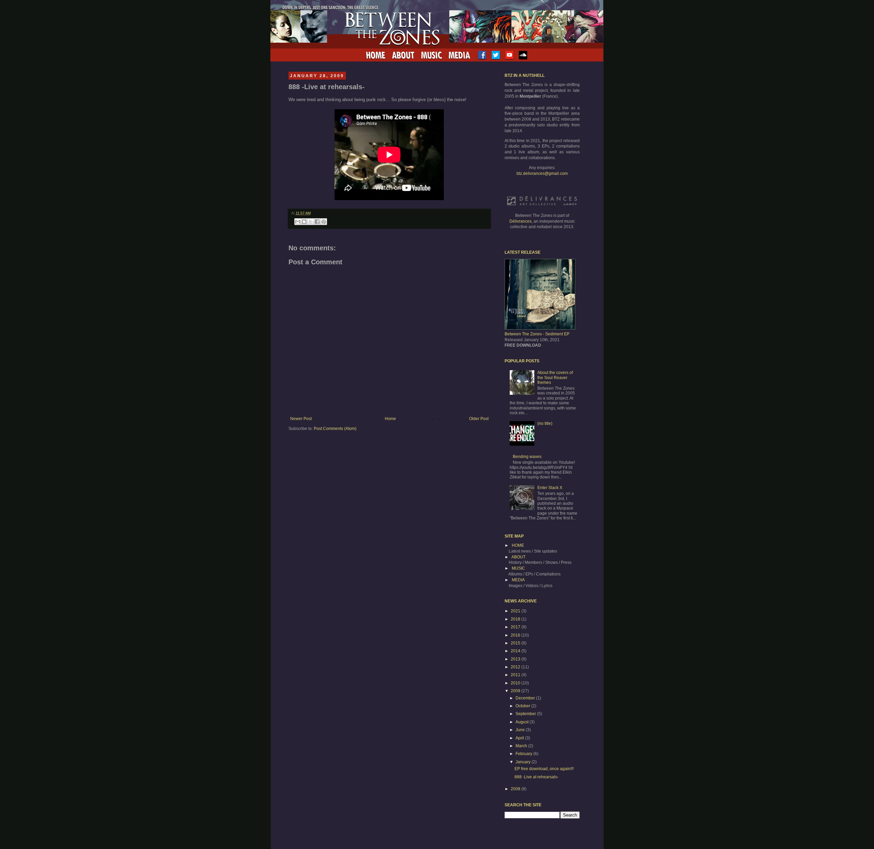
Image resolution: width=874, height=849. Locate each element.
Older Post (479, 418)
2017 (516, 627)
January (524, 762)
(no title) (544, 423)
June (521, 729)
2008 (516, 789)
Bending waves (527, 456)
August (523, 722)
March (522, 745)
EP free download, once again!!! (544, 768)
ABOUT (518, 557)
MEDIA (518, 579)
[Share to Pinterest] (323, 221)
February (524, 753)
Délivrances (520, 221)
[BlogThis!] (304, 221)
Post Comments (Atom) (335, 428)
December (526, 698)
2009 (516, 690)
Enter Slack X (549, 487)
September (526, 713)
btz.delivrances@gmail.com (542, 173)
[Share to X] (310, 221)
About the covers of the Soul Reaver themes (555, 377)
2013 (516, 659)
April (520, 738)
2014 (516, 651)
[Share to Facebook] (317, 221)
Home (390, 418)
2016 (516, 635)
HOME (518, 545)
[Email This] (297, 221)
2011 (516, 674)
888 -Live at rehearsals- (536, 777)
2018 (516, 619)
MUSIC (518, 568)
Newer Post (301, 418)
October (523, 706)
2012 (516, 667)
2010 (516, 683)
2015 (516, 643)
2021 (516, 611)
